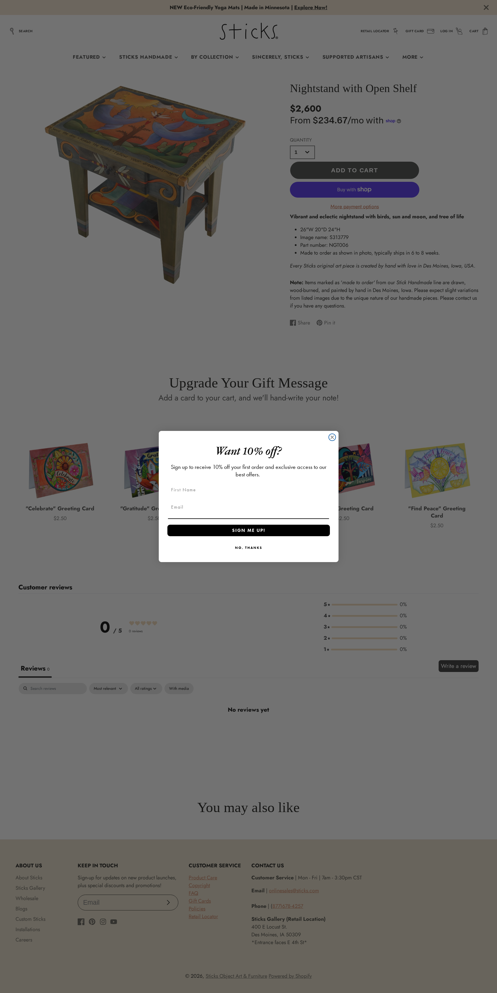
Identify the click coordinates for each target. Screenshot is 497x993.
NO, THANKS (248, 547)
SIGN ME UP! (248, 530)
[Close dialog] (332, 437)
